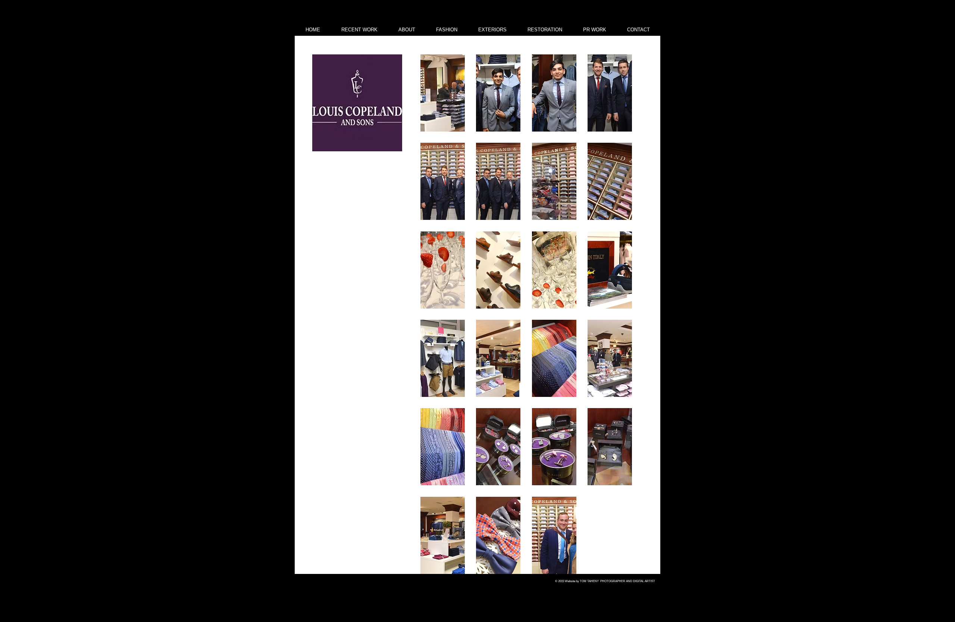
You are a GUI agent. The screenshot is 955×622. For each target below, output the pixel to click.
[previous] (434, 318)
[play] (616, 567)
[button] (442, 93)
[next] (618, 318)
